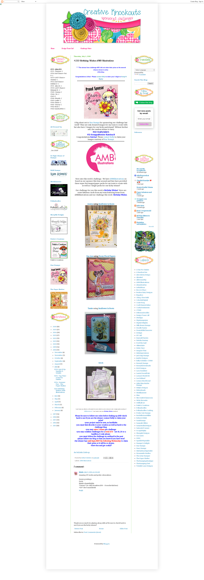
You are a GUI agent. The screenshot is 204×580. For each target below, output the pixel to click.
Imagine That (141, 351)
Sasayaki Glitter (142, 423)
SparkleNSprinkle (143, 441)
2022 (55, 338)
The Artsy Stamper (143, 456)
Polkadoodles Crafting (144, 410)
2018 (55, 350)
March (57, 405)
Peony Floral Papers (107, 256)
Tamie (90, 308)
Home (53, 48)
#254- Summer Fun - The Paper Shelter (60, 384)
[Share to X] (108, 458)
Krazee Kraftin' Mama (145, 187)
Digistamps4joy (142, 320)
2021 (55, 341)
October (58, 358)
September (59, 361)
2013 (54, 426)
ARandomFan (141, 285)
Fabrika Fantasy (142, 340)
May (56, 399)
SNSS (138, 438)
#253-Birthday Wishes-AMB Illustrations (59, 390)
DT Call (139, 335)
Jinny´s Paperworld (144, 211)
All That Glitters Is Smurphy (143, 216)
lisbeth (101, 363)
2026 (55, 327)
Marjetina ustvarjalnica (141, 223)
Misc (138, 395)
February (58, 408)
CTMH (138, 310)
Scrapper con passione (142, 200)
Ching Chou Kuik (142, 297)
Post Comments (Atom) (92, 532)
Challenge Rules (85, 48)
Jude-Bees (140, 206)
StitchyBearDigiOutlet (144, 451)
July (56, 367)
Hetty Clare (140, 348)
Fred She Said (141, 343)
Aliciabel (139, 277)
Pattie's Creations (142, 405)
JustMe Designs (142, 358)
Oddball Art (140, 403)
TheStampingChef (143, 463)
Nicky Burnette (141, 400)
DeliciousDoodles (142, 313)
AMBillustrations (117, 179)
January (58, 410)
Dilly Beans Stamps (143, 325)
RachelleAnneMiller (143, 415)
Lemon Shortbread (143, 381)
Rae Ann (89, 256)
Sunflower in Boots (106, 204)
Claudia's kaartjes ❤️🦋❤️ (144, 181)
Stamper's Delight (142, 443)
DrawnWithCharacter (144, 330)
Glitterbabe (140, 345)
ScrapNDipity (141, 431)
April (57, 402)
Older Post (124, 529)
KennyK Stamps (142, 363)
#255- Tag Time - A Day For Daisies (60, 377)
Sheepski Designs (142, 433)
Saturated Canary (142, 428)
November (59, 355)
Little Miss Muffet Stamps (142, 384)
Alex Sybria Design (143, 275)
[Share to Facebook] (110, 458)
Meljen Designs (142, 388)
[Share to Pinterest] (112, 458)
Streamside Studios (143, 453)
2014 (54, 423)
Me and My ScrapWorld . (141, 169)
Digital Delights (142, 323)
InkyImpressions (142, 353)
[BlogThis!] (106, 458)
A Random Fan (141, 272)
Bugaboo (139, 295)
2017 (54, 414)
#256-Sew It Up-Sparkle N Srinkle (60, 371)
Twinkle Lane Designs (144, 466)
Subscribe (144, 124)
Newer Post (78, 529)
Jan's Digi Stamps (142, 356)
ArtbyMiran (140, 287)
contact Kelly (101, 77)
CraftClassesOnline (143, 305)
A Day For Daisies (142, 270)
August (57, 364)
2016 (54, 417)
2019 (54, 347)
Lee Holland (140, 378)
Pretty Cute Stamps (143, 413)
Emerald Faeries (142, 338)
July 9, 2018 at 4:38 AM (92, 472)
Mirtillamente (141, 393)
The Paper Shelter (143, 458)
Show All (151, 226)
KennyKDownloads (143, 366)
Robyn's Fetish (141, 418)
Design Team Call (67, 48)
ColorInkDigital (142, 300)
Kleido (81, 472)
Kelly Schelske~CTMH (144, 361)
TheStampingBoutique (144, 461)
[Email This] (104, 458)
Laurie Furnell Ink (143, 373)
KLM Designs (141, 368)
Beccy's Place (141, 290)
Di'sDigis (139, 318)
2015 (55, 420)
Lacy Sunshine (141, 371)
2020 (55, 344)
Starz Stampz (141, 448)
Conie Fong (140, 303)
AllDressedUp (141, 280)
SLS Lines (140, 436)
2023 (55, 335)
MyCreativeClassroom (144, 398)
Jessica (90, 204)
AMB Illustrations (85, 460)
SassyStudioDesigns (143, 426)
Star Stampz (94, 123)
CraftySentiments (142, 308)
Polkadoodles (141, 408)
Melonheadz (141, 390)
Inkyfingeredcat (143, 175)
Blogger (106, 544)
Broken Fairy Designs (144, 292)
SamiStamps (141, 420)
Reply (81, 490)
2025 (55, 330)
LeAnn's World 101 (143, 376)
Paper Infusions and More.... (144, 193)
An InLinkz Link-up (82, 452)
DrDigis (139, 333)
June (56, 396)
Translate (142, 75)
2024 (55, 332)
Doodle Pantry (141, 328)
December (59, 352)
